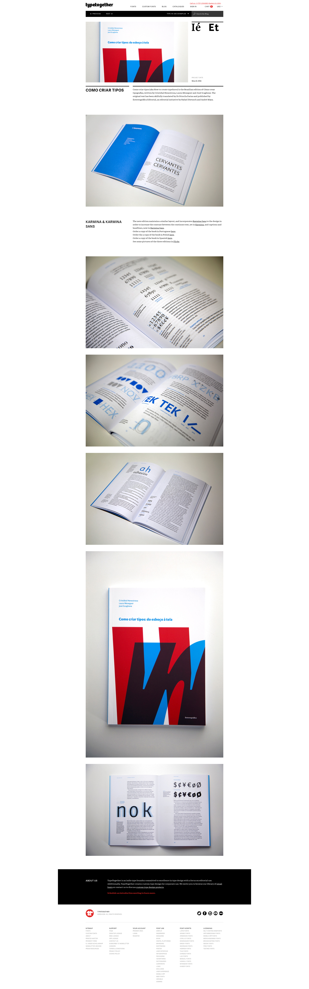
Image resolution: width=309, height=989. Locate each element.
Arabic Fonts (185, 933)
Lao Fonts (184, 956)
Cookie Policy (114, 954)
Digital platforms (163, 941)
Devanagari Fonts (187, 941)
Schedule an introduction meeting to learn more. (131, 893)
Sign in (193, 6)
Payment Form (91, 941)
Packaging (160, 956)
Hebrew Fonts (185, 949)
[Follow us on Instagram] (210, 914)
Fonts (88, 931)
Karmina (199, 224)
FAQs (111, 931)
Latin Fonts (184, 931)
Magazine (160, 936)
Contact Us (113, 941)
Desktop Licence (115, 933)
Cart (208, 6)
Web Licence (114, 936)
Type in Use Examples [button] (177, 14)
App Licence (113, 938)
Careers (112, 946)
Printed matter (92, 938)
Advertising (161, 959)
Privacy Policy (114, 951)
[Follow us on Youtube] (215, 914)
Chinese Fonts (185, 954)
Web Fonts (160, 977)
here (173, 231)
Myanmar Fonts (186, 964)
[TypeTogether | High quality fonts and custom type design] (90, 913)
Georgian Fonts (186, 946)
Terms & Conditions (117, 949)
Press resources (92, 949)
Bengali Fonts (185, 959)
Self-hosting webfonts (212, 931)
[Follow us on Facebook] (204, 914)
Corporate (160, 964)
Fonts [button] (133, 6)
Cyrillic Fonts (185, 938)
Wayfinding (160, 946)
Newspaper (160, 933)
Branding (160, 944)
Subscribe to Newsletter (119, 944)
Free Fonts (207, 946)
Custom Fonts (149, 6)
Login (135, 933)
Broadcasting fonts (211, 941)
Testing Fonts (208, 949)
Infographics (161, 954)
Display (159, 931)
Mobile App (160, 974)
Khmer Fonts (185, 966)
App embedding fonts (211, 933)
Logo (158, 966)
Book (158, 938)
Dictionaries (161, 961)
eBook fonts (208, 944)
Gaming (159, 982)
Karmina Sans (199, 221)
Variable (159, 979)
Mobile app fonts (210, 936)
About (88, 936)
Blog (164, 6)
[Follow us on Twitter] (199, 914)
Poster (159, 949)
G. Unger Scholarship (94, 944)
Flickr (176, 241)
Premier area (138, 931)
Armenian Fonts (186, 936)
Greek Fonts (185, 944)
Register (136, 936)
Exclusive (160, 969)
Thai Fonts (184, 951)
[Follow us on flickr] (221, 914)
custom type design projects (150, 887)
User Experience (162, 971)
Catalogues (178, 6)
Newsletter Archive (93, 946)
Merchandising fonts (212, 938)
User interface (162, 951)
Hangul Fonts (185, 961)
